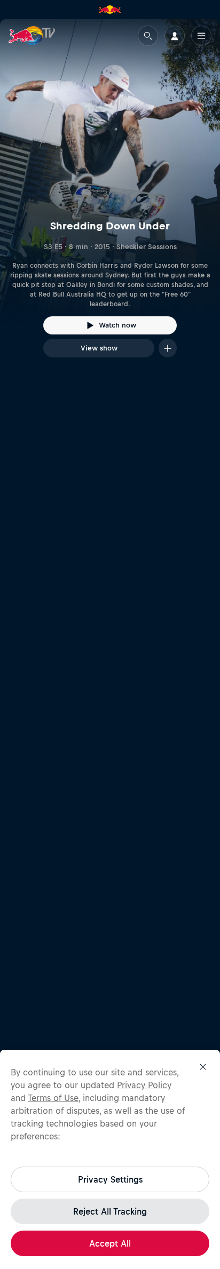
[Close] (203, 1067)
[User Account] (174, 36)
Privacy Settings (110, 1179)
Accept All (110, 1243)
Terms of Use (53, 1098)
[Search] (148, 36)
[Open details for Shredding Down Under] (110, 198)
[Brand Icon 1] (110, 9)
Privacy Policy (144, 1085)
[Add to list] (168, 348)
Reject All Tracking (110, 1211)
